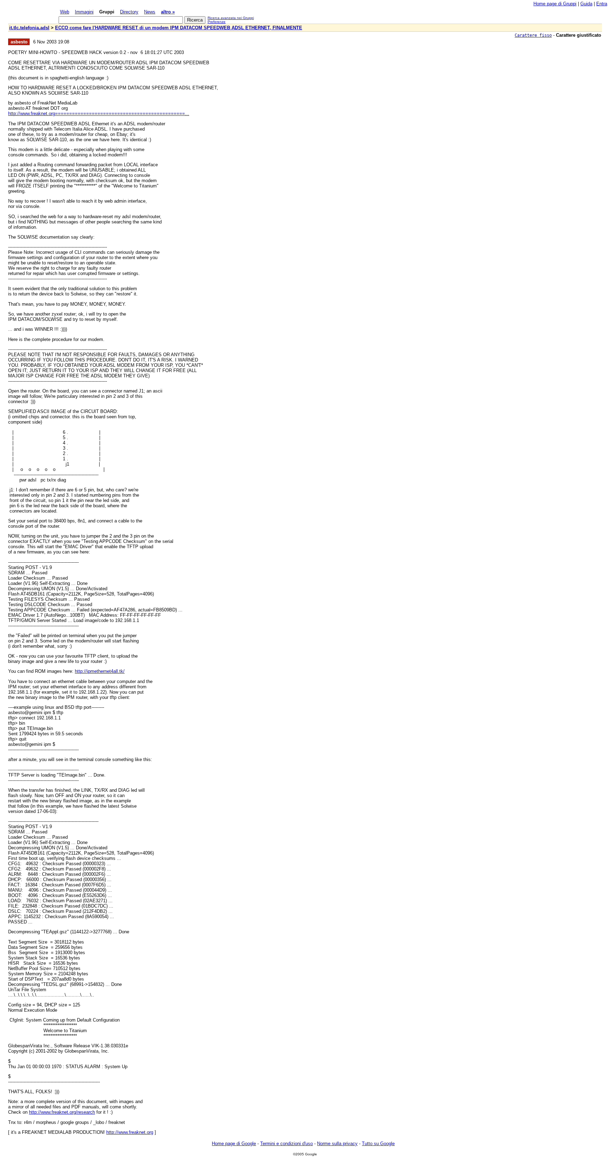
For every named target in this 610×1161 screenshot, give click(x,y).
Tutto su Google (378, 1143)
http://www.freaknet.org (129, 1132)
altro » (168, 11)
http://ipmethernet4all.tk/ (100, 671)
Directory (129, 11)
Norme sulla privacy (337, 1143)
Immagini (84, 11)
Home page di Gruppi (554, 3)
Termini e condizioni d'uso (286, 1143)
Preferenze (217, 22)
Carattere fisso (533, 35)
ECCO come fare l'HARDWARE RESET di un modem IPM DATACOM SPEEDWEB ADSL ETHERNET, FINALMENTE (178, 27)
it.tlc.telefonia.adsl (29, 27)
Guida (586, 3)
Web (64, 11)
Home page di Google (234, 1143)
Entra (601, 3)
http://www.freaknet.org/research (62, 1112)
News (149, 11)
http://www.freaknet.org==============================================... (98, 113)
